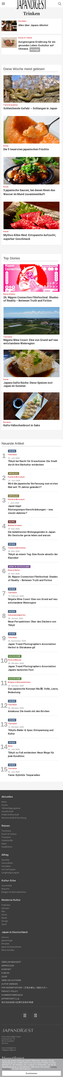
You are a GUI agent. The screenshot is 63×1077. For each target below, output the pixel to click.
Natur (4, 843)
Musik (4, 917)
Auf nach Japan (9, 869)
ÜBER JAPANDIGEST (11, 962)
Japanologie (7, 940)
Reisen (6, 825)
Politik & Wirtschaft (10, 814)
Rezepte (5, 943)
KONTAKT (6, 969)
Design (5, 921)
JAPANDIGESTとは (10, 998)
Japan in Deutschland (15, 932)
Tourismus (6, 830)
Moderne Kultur (11, 899)
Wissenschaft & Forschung (14, 817)
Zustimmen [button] (31, 1073)
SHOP (4, 976)
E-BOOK (5, 972)
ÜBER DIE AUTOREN (11, 980)
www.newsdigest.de (9, 1048)
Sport (4, 924)
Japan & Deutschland (11, 946)
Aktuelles (7, 796)
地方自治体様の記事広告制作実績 (17, 1002)
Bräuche (5, 888)
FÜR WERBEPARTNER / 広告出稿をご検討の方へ (25, 987)
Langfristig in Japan (10, 872)
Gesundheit (7, 863)
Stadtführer (7, 846)
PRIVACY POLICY (10, 991)
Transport (6, 837)
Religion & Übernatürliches (14, 892)
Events (5, 805)
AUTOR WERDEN (10, 983)
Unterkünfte (7, 840)
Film (3, 911)
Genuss (5, 937)
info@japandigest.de (9, 1050)
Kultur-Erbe (9, 880)
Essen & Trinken (9, 834)
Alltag (5, 854)
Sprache (5, 859)
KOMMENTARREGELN (12, 994)
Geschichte (7, 885)
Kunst (4, 914)
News (4, 801)
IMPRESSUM (8, 965)
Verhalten (6, 866)
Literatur (5, 908)
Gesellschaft (7, 811)
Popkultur (6, 905)
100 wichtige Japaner (11, 808)
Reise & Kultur (8, 950)
